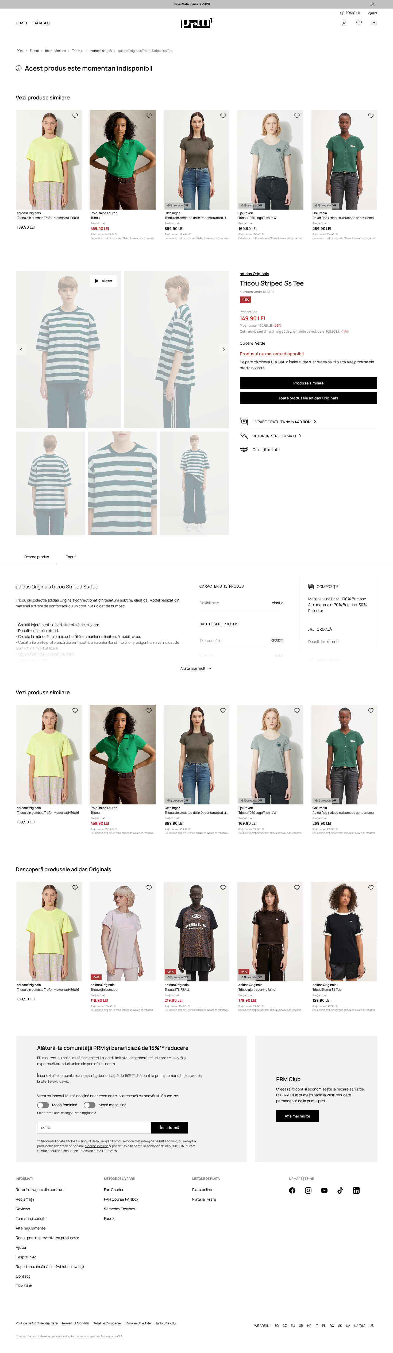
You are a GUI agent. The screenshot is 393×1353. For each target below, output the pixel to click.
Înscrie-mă (169, 1127)
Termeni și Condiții (75, 1315)
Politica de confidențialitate (37, 1315)
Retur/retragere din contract (40, 1189)
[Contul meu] (344, 23)
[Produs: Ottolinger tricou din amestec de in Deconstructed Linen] (196, 160)
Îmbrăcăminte (45, 34)
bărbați (41, 22)
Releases (163, 34)
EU (293, 1317)
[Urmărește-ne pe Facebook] (295, 1193)
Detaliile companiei (107, 1315)
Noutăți (22, 34)
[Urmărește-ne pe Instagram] (311, 1193)
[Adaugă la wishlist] (75, 115)
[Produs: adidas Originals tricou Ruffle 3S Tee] (344, 931)
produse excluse (96, 1146)
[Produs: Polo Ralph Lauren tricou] (122, 160)
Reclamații (25, 1199)
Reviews (23, 1208)
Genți (180, 34)
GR (301, 1317)
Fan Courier (114, 1189)
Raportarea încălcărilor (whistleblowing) (50, 1266)
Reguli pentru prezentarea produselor (47, 1237)
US (371, 1317)
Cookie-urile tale (138, 1315)
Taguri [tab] (71, 556)
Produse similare (308, 383)
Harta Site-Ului (165, 1315)
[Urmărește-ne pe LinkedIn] (359, 1193)
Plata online (202, 1189)
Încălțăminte (72, 34)
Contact (23, 1276)
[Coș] (374, 23)
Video (107, 280)
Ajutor (21, 1247)
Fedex (109, 1218)
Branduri (114, 34)
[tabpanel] (196, 619)
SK (340, 1317)
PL (324, 1317)
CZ (285, 1317)
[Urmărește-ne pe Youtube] (327, 1193)
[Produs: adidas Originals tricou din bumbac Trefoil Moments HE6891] (49, 160)
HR (309, 1317)
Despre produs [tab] (36, 556)
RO (332, 1317)
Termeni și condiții (31, 1218)
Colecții (132, 34)
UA (348, 1317)
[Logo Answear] (196, 23)
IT (316, 1317)
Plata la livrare (204, 1199)
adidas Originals (254, 273)
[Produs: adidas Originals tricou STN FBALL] (196, 931)
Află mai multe (297, 1116)
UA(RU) (359, 1317)
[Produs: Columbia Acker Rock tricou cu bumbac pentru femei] (344, 160)
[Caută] (329, 23)
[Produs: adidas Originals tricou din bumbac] (122, 931)
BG (277, 1317)
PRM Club (24, 1285)
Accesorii (95, 34)
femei (21, 22)
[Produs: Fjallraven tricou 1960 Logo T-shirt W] (270, 160)
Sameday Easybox (119, 1208)
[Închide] (373, 4)
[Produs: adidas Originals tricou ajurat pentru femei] (270, 931)
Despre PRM (26, 1256)
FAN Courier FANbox (121, 1199)
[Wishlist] (359, 23)
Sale (147, 34)
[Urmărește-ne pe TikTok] (343, 1193)
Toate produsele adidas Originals (308, 397)
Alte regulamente (30, 1228)
